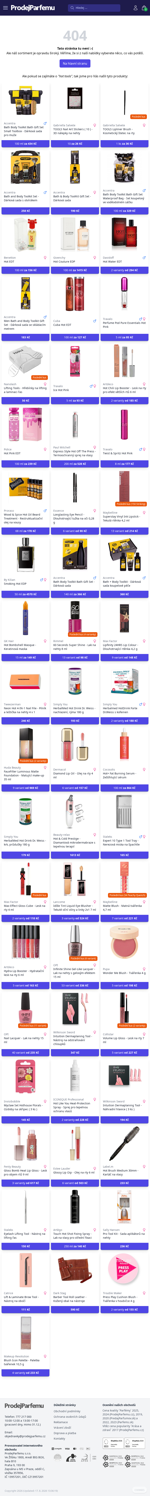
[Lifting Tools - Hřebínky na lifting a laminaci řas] (25, 361)
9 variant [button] (124, 657)
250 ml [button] (75, 1246)
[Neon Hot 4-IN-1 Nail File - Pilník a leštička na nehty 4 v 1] (25, 681)
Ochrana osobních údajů (70, 1416)
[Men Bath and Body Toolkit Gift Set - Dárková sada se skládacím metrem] (25, 294)
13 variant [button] (124, 531)
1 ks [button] (124, 143)
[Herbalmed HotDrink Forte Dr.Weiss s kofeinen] (124, 681)
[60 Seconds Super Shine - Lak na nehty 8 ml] (75, 618)
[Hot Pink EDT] (25, 424)
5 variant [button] (25, 985)
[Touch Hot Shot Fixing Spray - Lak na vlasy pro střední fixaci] (75, 1207)
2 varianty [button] (124, 270)
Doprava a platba (65, 1433)
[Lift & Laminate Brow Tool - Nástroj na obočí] (25, 1270)
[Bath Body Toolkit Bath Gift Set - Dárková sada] (75, 555)
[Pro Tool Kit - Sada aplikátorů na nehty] (124, 1207)
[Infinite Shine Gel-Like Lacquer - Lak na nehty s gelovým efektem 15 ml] (75, 942)
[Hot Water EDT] (124, 234)
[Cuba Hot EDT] (75, 294)
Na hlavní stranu (75, 63)
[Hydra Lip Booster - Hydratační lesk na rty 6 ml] (25, 942)
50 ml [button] (26, 594)
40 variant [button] (25, 1052)
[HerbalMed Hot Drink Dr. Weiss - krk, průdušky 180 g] (25, 812)
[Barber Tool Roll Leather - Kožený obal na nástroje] (75, 1270)
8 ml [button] (124, 464)
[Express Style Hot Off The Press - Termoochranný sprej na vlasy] (75, 424)
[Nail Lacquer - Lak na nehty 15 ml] (25, 1009)
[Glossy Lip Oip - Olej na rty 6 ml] (75, 1143)
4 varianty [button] (25, 1373)
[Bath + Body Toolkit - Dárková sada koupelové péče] (124, 555)
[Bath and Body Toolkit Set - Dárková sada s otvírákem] (25, 167)
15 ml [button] (25, 657)
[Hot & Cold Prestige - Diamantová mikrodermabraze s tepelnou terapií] (75, 812)
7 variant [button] (124, 918)
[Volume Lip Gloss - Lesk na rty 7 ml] (124, 1009)
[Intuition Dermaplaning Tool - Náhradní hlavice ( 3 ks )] (124, 1076)
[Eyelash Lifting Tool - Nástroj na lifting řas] (25, 1207)
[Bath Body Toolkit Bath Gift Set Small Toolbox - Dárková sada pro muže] (25, 100)
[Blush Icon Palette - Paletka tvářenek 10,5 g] (25, 1333)
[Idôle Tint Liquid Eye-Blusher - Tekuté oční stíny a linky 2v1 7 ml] (75, 879)
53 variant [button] (75, 985)
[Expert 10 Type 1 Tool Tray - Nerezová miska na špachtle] (124, 812)
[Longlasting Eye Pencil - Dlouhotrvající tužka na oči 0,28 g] (75, 487)
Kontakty (59, 1438)
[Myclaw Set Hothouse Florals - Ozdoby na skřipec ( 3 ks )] (25, 1076)
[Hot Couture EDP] (75, 234)
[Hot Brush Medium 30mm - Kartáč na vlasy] (124, 1143)
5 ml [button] (124, 337)
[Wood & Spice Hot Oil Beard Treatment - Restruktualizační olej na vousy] (25, 487)
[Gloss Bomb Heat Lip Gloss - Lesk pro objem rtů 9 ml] (25, 1143)
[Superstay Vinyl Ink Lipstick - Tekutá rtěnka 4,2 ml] (124, 487)
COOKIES (140, 1490)
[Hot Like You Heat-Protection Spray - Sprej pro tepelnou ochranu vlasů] (75, 1076)
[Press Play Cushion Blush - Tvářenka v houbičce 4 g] (124, 1270)
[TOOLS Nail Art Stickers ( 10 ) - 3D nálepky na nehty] (75, 100)
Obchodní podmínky (67, 1411)
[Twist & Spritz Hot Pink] (124, 424)
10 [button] (75, 143)
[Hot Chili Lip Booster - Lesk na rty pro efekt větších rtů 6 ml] (124, 361)
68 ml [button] (25, 531)
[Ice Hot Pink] (75, 361)
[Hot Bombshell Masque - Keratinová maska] (25, 618)
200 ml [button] (75, 464)
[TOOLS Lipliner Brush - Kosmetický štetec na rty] (124, 100)
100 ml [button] (26, 143)
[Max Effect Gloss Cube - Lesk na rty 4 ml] (25, 879)
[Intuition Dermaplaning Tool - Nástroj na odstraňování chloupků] (75, 1009)
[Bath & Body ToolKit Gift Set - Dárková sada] (75, 167)
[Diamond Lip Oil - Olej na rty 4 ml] (75, 744)
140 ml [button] (75, 594)
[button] (25, 210)
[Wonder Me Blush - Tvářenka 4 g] (124, 942)
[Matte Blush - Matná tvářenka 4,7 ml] (124, 879)
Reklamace (61, 1422)
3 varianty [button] (75, 918)
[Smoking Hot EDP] (25, 555)
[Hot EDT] (25, 234)
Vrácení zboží (62, 1427)
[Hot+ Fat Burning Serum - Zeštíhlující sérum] (124, 744)
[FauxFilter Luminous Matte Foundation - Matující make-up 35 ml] (25, 744)
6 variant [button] (75, 531)
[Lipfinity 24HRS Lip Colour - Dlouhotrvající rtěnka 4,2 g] (124, 618)
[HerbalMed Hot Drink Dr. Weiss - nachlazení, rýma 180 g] (75, 681)
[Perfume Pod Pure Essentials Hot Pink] (124, 294)
